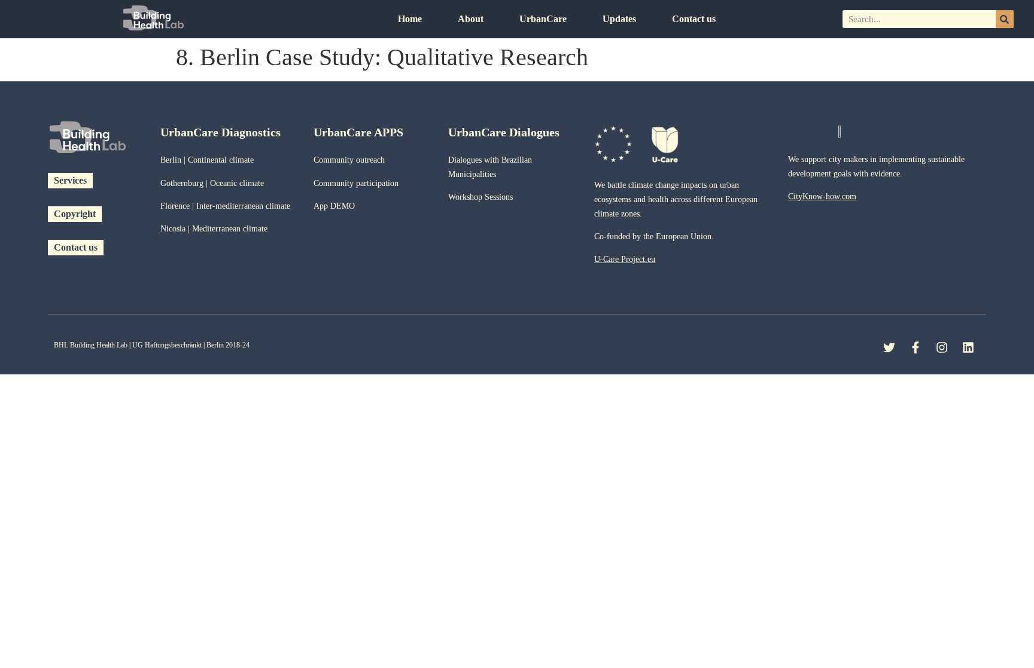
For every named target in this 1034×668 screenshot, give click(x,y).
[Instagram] (942, 347)
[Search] (1005, 19)
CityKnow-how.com (822, 196)
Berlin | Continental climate (207, 159)
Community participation (356, 183)
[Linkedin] (968, 347)
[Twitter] (889, 347)
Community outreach (349, 159)
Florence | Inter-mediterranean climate (225, 206)
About (470, 19)
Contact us (694, 19)
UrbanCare (543, 19)
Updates (619, 19)
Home (410, 19)
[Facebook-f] (916, 347)
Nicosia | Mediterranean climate (213, 228)
